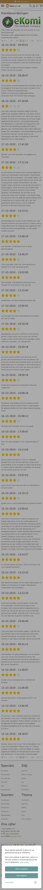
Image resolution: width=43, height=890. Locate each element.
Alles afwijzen (21, 876)
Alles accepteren (21, 869)
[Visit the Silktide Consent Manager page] (35, 882)
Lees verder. (24, 862)
